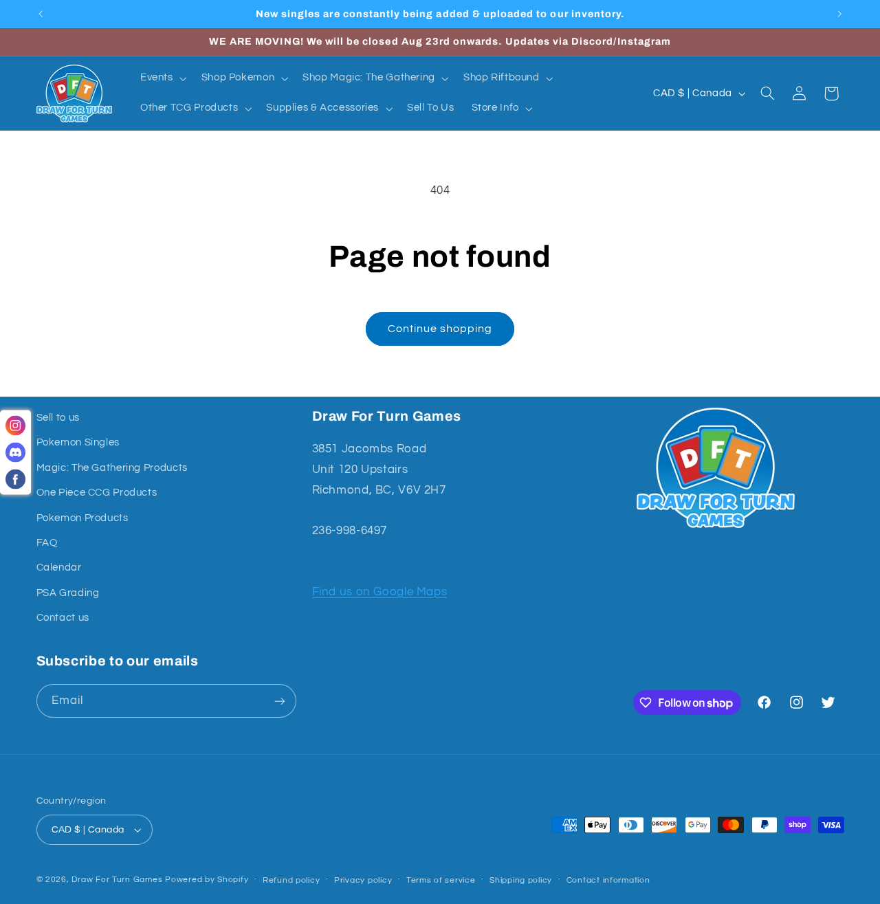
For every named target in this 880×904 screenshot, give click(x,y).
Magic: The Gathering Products (112, 468)
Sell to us (58, 417)
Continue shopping (440, 328)
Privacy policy (363, 880)
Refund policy (291, 880)
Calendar (59, 567)
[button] (161, 78)
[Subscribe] (279, 701)
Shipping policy (521, 880)
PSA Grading (68, 593)
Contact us (62, 618)
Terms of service (441, 880)
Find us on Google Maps (380, 592)
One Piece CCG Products (96, 492)
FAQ (47, 543)
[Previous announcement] (40, 13)
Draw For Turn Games (117, 879)
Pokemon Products (82, 518)
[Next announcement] (839, 13)
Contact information (608, 880)
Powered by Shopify (206, 879)
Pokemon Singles (78, 442)
